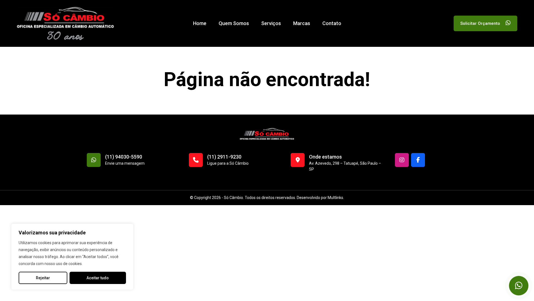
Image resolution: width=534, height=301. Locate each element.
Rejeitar (43, 278)
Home (199, 23)
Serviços (271, 23)
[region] (72, 257)
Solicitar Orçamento (480, 23)
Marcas (301, 23)
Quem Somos (234, 23)
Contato (331, 23)
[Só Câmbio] (65, 23)
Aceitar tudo (97, 278)
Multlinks (335, 197)
